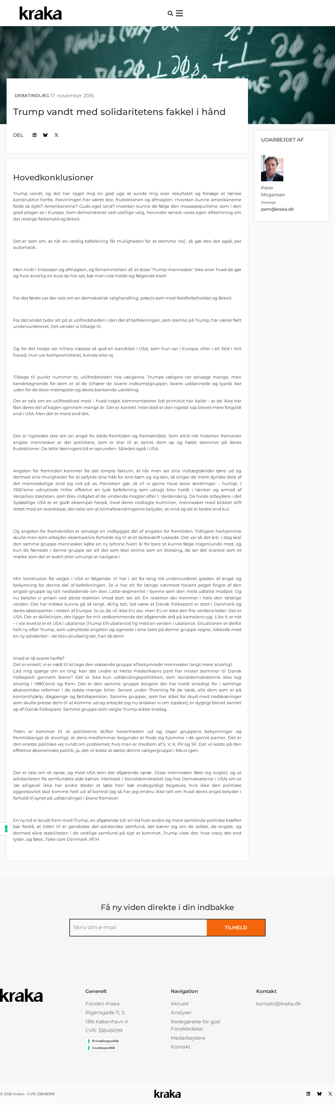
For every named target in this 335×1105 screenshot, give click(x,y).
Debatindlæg (32, 95)
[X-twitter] (56, 135)
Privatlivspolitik (105, 1041)
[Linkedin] (34, 135)
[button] (170, 13)
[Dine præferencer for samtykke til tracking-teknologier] (6, 828)
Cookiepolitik (103, 1048)
